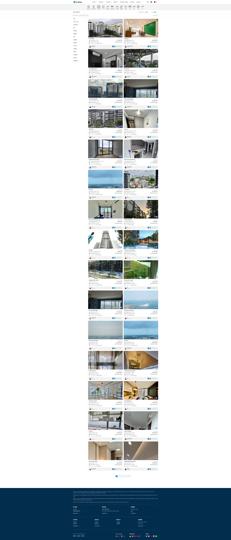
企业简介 (75, 522)
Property (108, 2)
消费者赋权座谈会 (76, 511)
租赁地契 (75, 42)
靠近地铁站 (75, 54)
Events (94, 2)
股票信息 (96, 523)
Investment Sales (134, 509)
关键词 (74, 51)
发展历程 (75, 523)
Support (138, 2)
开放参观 (75, 48)
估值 (132, 511)
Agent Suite (140, 523)
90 (127, 476)
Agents (115, 2)
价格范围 (75, 30)
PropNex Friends (124, 2)
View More (75, 513)
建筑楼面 (75, 33)
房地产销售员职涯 (105, 509)
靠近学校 (75, 57)
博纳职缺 (118, 523)
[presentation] (119, 35)
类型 (74, 18)
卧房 (74, 36)
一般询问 (118, 522)
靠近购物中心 (75, 60)
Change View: (143, 12)
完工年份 (75, 45)
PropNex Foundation (142, 522)
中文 (124, 536)
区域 (74, 27)
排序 (154, 12)
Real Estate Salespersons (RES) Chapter (110, 511)
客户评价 (75, 509)
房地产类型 (75, 24)
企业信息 (96, 522)
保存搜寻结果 (155, 15)
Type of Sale (75, 21)
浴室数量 (75, 39)
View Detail (118, 46)
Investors (132, 2)
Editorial (101, 2)
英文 (119, 536)
